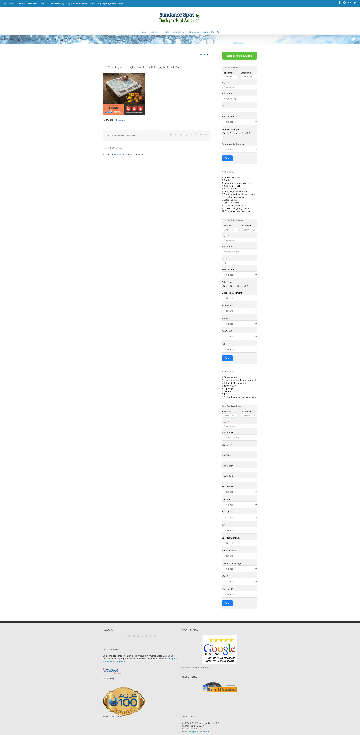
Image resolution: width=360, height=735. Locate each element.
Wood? (225, 576)
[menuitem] (145, 31)
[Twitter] (138, 636)
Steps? (225, 318)
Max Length (227, 465)
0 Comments (120, 120)
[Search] (218, 31)
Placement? (227, 589)
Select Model (228, 116)
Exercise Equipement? (232, 292)
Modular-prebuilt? (230, 550)
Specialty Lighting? (231, 537)
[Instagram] (129, 636)
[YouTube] (134, 636)
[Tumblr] (147, 636)
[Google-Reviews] (219, 649)
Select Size (227, 282)
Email (224, 83)
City (223, 106)
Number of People (230, 129)
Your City (226, 444)
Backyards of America (199, 731)
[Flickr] (142, 636)
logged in (119, 154)
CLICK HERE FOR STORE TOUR (15, 4)
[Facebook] (125, 636)
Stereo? (225, 512)
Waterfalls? (227, 305)
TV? (223, 525)
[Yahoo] (155, 636)
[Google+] (151, 636)
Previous (204, 54)
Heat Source (227, 486)
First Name (227, 72)
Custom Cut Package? (232, 563)
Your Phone (227, 93)
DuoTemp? (227, 331)
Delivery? (226, 344)
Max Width (227, 455)
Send (227, 158)
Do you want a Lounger (233, 144)
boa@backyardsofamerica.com (112, 4)
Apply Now (108, 679)
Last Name (246, 72)
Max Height (227, 476)
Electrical (226, 499)
